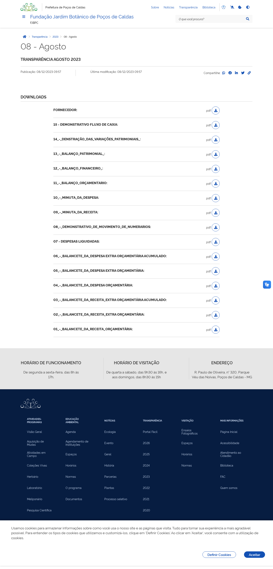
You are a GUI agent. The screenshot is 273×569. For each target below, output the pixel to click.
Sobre (155, 7)
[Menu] (24, 16)
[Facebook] (230, 73)
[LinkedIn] (236, 73)
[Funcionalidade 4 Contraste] (247, 7)
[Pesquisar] (247, 19)
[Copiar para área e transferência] (249, 73)
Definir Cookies (219, 554)
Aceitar (254, 554)
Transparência (188, 7)
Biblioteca (208, 7)
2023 (55, 36)
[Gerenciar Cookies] (239, 7)
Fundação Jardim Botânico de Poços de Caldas (82, 16)
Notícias (169, 7)
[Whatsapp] (223, 73)
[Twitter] (243, 73)
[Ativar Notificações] (231, 7)
